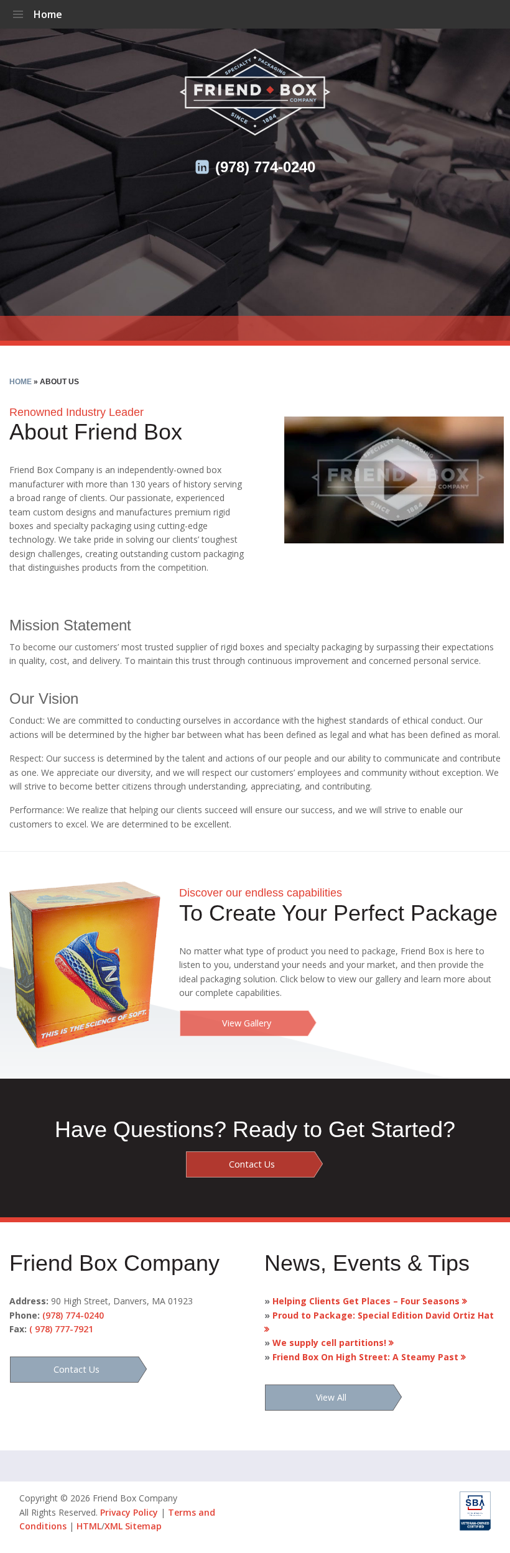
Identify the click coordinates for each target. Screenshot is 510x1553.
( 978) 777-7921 (61, 1329)
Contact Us (252, 1164)
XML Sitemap (133, 1526)
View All (331, 1397)
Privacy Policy (129, 1512)
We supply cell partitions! (326, 1342)
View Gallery (246, 1023)
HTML (88, 1526)
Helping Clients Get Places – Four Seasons (363, 1301)
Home (48, 14)
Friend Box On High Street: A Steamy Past (362, 1357)
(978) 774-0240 (265, 167)
